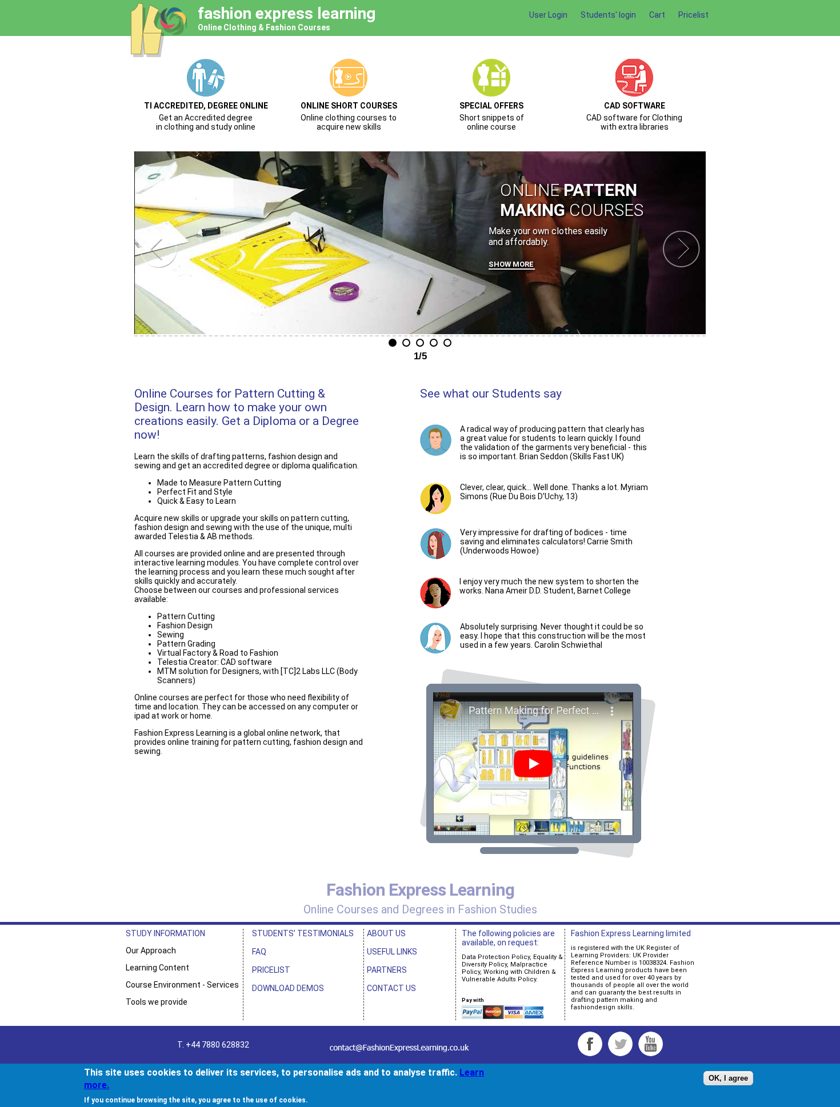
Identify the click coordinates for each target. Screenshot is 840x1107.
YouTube (650, 1044)
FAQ (259, 951)
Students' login (608, 14)
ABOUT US (386, 933)
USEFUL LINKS (392, 951)
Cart (657, 14)
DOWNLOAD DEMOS (288, 988)
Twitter (620, 1044)
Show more (511, 264)
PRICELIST (271, 969)
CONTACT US (391, 988)
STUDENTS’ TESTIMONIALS (303, 933)
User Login (548, 14)
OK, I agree (728, 1078)
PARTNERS (387, 969)
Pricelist (693, 14)
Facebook (590, 1044)
